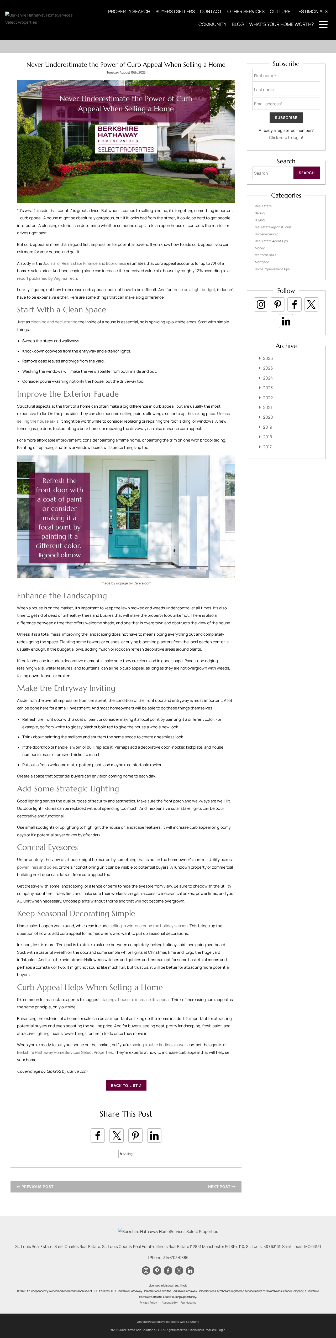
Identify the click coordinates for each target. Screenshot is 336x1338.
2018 (267, 437)
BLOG (238, 24)
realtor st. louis (265, 255)
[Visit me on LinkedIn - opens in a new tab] (286, 321)
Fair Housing (188, 1302)
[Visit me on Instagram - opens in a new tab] (261, 304)
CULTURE (280, 11)
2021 (267, 407)
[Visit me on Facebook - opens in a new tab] (294, 304)
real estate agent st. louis (273, 227)
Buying (260, 220)
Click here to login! (286, 137)
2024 (268, 378)
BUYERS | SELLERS (175, 11)
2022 (268, 398)
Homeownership (266, 234)
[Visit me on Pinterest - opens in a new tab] (278, 304)
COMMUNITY (212, 24)
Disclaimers (196, 1330)
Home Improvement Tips (272, 269)
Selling (127, 1154)
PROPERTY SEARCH (129, 11)
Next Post (220, 1186)
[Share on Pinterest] (135, 1135)
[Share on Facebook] (98, 1135)
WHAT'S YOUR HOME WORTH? (281, 24)
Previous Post (37, 1186)
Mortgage (262, 262)
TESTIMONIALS (312, 11)
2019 (267, 427)
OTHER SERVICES (246, 11)
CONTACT (211, 11)
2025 (268, 368)
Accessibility (170, 1302)
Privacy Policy (148, 1302)
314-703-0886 (175, 1257)
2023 (268, 388)
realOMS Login (215, 1330)
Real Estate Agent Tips (271, 241)
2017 (267, 447)
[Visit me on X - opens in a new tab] (311, 304)
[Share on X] (116, 1135)
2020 (268, 417)
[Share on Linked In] (154, 1135)
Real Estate (263, 206)
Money (260, 248)
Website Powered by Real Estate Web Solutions (168, 1322)
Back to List (125, 1085)
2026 (268, 358)
